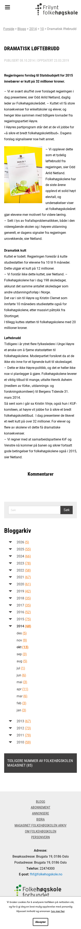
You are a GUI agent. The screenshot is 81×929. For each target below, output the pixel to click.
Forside (8, 28)
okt (22, 647)
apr (22, 689)
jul (21, 668)
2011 (24, 735)
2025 (24, 549)
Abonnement (40, 807)
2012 (24, 728)
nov (22, 640)
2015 (24, 619)
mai (22, 682)
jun (21, 675)
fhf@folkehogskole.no (46, 874)
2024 (24, 556)
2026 (23, 542)
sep (22, 654)
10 (42, 28)
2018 (24, 598)
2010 (24, 742)
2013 (24, 721)
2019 (24, 591)
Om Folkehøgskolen (40, 831)
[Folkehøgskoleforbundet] (38, 891)
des (22, 633)
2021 (24, 577)
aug (22, 661)
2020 (24, 584)
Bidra (40, 819)
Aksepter (40, 922)
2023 (24, 563)
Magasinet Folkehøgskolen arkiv (40, 825)
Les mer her (58, 911)
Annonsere (40, 813)
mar (22, 696)
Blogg (21, 28)
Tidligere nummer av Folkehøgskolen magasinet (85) (40, 763)
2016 (24, 612)
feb (21, 703)
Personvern (40, 837)
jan (21, 710)
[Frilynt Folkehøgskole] (56, 10)
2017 (24, 605)
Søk (67, 510)
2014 (33, 28)
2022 (24, 570)
